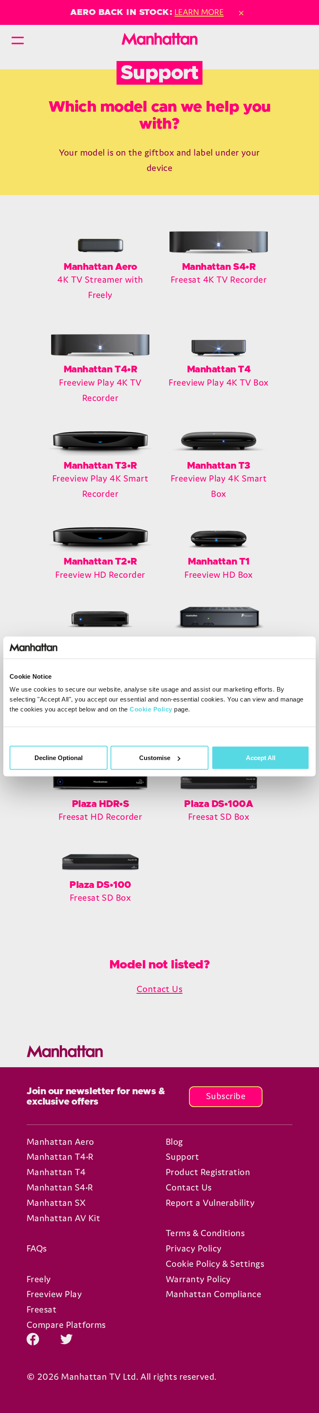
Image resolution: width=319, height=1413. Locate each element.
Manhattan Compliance (213, 1294)
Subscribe (225, 1096)
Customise (154, 757)
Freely (39, 1279)
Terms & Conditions (205, 1233)
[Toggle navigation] (17, 39)
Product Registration (208, 1172)
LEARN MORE (199, 12)
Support (182, 1156)
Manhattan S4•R (60, 1187)
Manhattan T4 (56, 1172)
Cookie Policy (151, 709)
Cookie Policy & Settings (215, 1263)
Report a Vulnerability (210, 1202)
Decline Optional (58, 757)
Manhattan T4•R (60, 1156)
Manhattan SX (56, 1202)
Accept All (260, 757)
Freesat (41, 1309)
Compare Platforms (66, 1324)
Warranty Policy (198, 1279)
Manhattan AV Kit (63, 1218)
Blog (174, 1141)
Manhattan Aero (60, 1141)
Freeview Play (54, 1294)
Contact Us (160, 989)
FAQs (37, 1248)
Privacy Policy (193, 1248)
